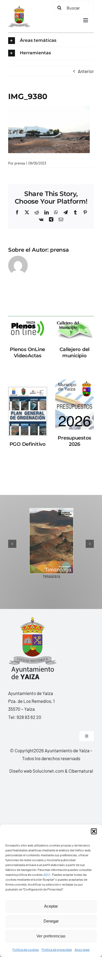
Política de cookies (26, 949)
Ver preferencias (51, 936)
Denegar (51, 921)
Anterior (86, 71)
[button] (94, 831)
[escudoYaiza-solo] (19, 7)
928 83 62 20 (29, 717)
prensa (19, 163)
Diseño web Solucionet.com (36, 770)
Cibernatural (81, 770)
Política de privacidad (57, 949)
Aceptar (51, 906)
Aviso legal (82, 949)
